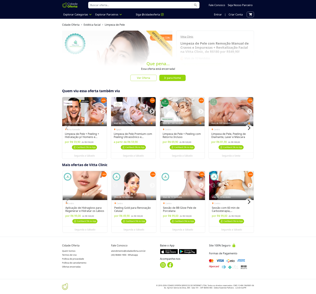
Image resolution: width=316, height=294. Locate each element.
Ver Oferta (143, 78)
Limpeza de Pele (115, 25)
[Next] (248, 128)
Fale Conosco (119, 245)
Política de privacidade (73, 258)
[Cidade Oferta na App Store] (169, 251)
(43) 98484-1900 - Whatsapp (124, 254)
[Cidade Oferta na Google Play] (188, 251)
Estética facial (92, 25)
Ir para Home (172, 78)
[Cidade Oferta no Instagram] (163, 265)
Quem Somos (68, 250)
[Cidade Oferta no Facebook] (170, 265)
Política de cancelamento (74, 262)
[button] (218, 14)
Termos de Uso (69, 254)
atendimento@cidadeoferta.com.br (128, 250)
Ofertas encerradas (71, 266)
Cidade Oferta (70, 25)
